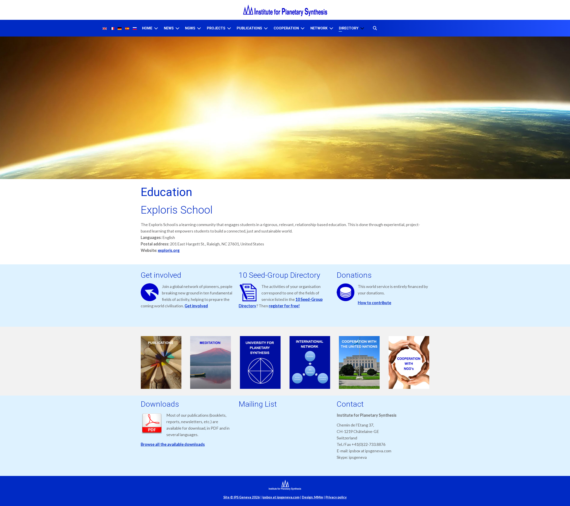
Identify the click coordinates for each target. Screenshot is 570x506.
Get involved (196, 305)
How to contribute (374, 302)
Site (241, 497)
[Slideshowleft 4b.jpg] (309, 362)
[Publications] (266, 28)
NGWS (190, 28)
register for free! (284, 305)
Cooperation (286, 28)
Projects (216, 28)
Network (319, 28)
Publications (249, 28)
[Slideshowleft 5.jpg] (359, 362)
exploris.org (169, 250)
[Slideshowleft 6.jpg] (409, 362)
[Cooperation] (302, 28)
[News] (177, 28)
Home (147, 28)
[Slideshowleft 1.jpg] (161, 362)
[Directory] (362, 28)
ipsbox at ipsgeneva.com (280, 497)
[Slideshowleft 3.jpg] (260, 362)
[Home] (156, 28)
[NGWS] (199, 28)
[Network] (331, 28)
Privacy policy (336, 497)
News (169, 28)
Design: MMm (312, 497)
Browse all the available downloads (173, 444)
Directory (348, 28)
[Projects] (229, 28)
